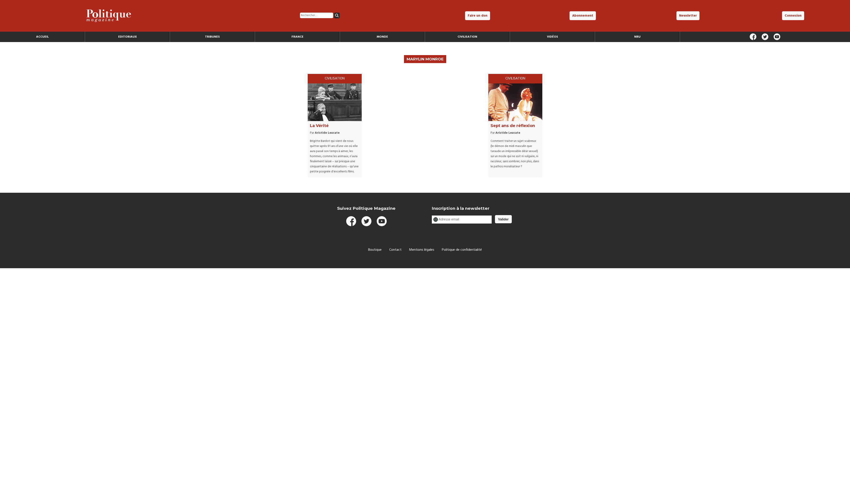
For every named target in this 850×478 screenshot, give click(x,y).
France (297, 36)
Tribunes (212, 36)
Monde (382, 36)
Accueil (42, 36)
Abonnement (582, 15)
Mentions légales (421, 250)
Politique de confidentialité (462, 250)
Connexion (793, 15)
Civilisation (467, 36)
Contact (395, 250)
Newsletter (688, 15)
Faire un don (477, 15)
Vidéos (552, 36)
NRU (637, 36)
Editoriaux (127, 36)
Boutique (375, 250)
